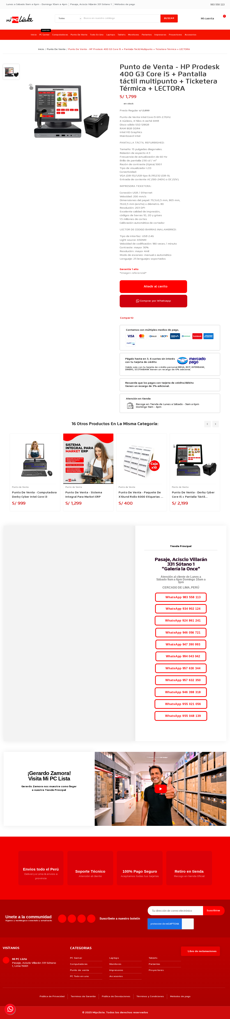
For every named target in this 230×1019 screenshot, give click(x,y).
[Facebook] (138, 318)
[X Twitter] (144, 318)
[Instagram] (72, 919)
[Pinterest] (150, 318)
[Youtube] (81, 919)
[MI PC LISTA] (19, 18)
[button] (216, 4)
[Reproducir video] (161, 789)
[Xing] (91, 919)
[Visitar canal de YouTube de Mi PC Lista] (56, 801)
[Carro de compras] (222, 18)
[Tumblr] (156, 318)
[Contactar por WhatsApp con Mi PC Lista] (9, 1009)
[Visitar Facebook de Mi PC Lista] (42, 802)
